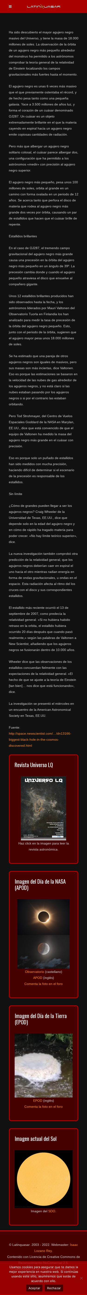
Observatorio (34, 972)
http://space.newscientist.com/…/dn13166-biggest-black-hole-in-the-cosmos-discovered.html (40, 739)
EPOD (37, 1100)
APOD (37, 978)
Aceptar (34, 1288)
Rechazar (54, 1288)
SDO (51, 1211)
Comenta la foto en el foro (43, 984)
